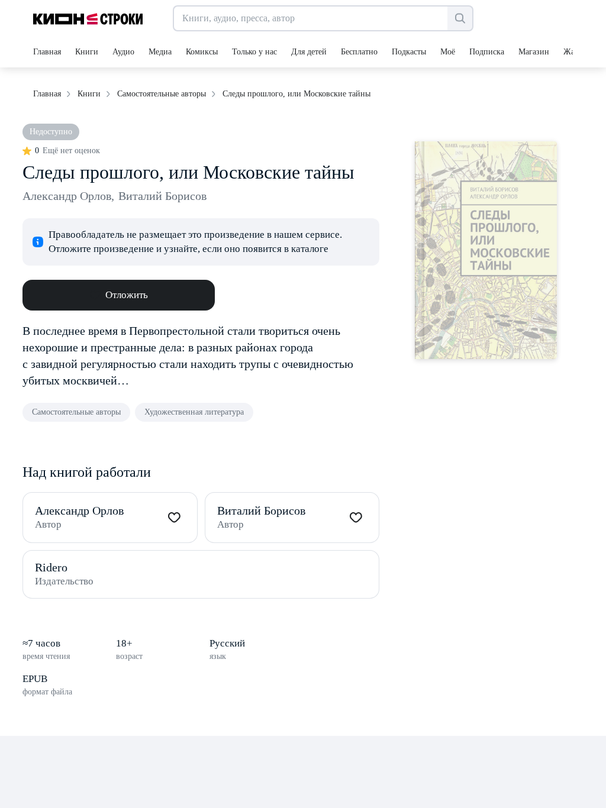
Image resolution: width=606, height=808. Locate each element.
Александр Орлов (68, 195)
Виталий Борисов (162, 195)
